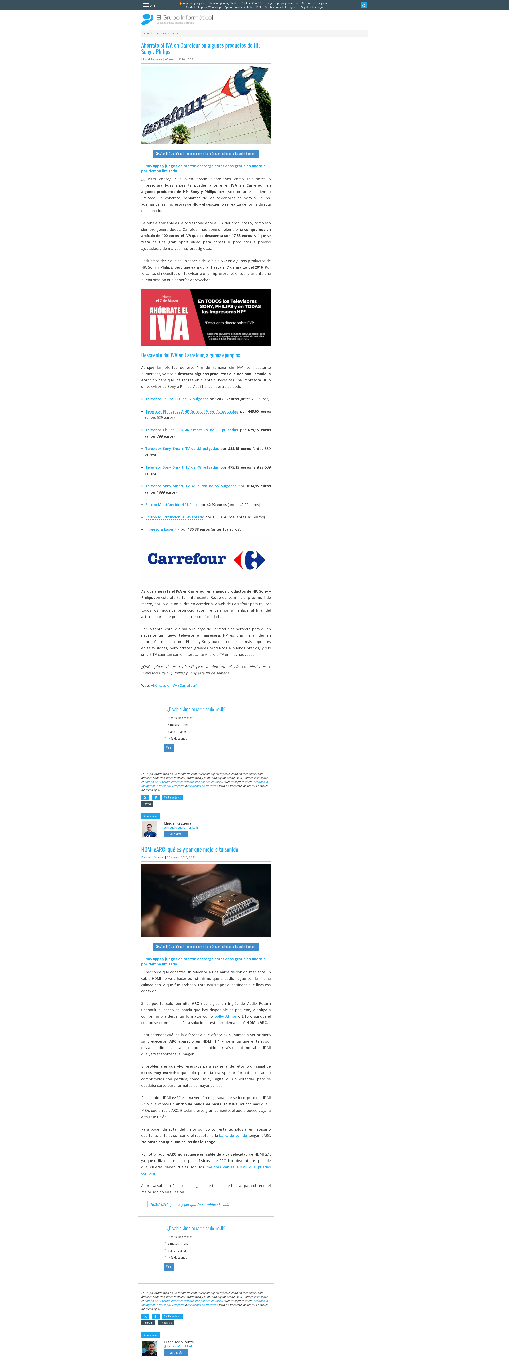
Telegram (178, 786)
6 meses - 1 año (178, 725)
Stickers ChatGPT (252, 3)
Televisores (166, 1323)
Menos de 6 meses (180, 718)
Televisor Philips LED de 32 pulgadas (177, 398)
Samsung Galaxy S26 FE (223, 3)
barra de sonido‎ (233, 1135)
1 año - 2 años (177, 732)
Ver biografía (176, 834)
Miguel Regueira (151, 59)
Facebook (258, 782)
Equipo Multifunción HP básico (171, 504)
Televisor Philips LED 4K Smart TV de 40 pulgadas (191, 411)
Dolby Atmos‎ (225, 1016)
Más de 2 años (177, 738)
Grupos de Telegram (314, 3)
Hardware (148, 1323)
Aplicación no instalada (239, 7)
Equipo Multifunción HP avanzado (174, 517)
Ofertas (147, 804)
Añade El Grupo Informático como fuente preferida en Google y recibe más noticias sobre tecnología (207, 153)
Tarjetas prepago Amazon (282, 3)
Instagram (148, 786)
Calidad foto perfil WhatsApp (203, 7)
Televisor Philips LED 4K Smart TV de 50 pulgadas (191, 429)
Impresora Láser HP (162, 529)
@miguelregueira (175, 827)
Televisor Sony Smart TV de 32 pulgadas (182, 448)
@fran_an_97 (172, 1346)
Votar (169, 747)
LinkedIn (194, 827)
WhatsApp (163, 786)
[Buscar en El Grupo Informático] (364, 5)
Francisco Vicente (152, 857)
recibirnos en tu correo (202, 786)
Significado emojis (312, 7)
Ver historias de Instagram (281, 7)
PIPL (258, 7)
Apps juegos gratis (194, 3)
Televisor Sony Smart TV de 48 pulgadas (182, 467)
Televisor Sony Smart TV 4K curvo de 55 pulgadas (191, 486)
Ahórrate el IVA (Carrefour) (174, 685)
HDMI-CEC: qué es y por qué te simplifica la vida (189, 1204)
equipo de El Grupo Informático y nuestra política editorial (183, 782)
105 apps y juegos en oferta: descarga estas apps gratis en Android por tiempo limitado (203, 168)
